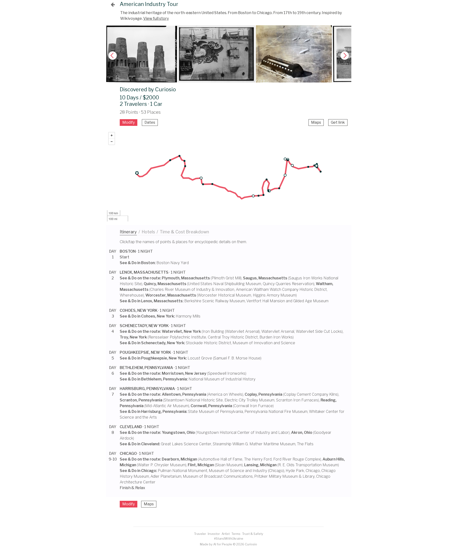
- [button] (112, 141)
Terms (235, 534)
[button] (344, 55)
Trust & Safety (252, 534)
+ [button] (112, 135)
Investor (214, 534)
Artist (226, 534)
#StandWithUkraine (228, 538)
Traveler (200, 534)
